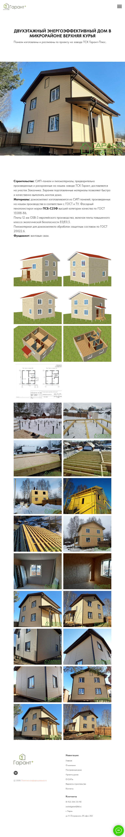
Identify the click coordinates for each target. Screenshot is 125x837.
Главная (69, 760)
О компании (71, 765)
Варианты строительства (76, 784)
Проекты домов (72, 774)
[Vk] (16, 773)
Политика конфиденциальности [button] (34, 780)
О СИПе (69, 779)
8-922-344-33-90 (73, 802)
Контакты (69, 788)
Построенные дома (74, 770)
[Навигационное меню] (119, 6)
